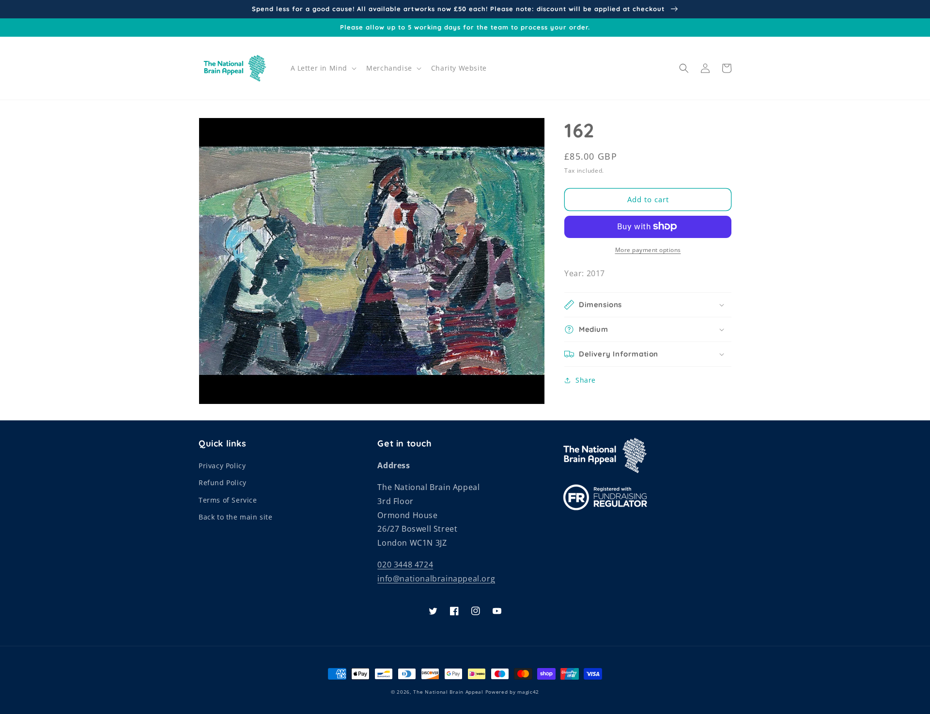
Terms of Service (228, 500)
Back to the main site (236, 516)
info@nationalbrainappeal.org (436, 578)
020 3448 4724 (405, 564)
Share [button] (585, 380)
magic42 (528, 691)
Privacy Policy (222, 465)
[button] (323, 68)
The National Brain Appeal (448, 691)
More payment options (648, 249)
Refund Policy (223, 482)
